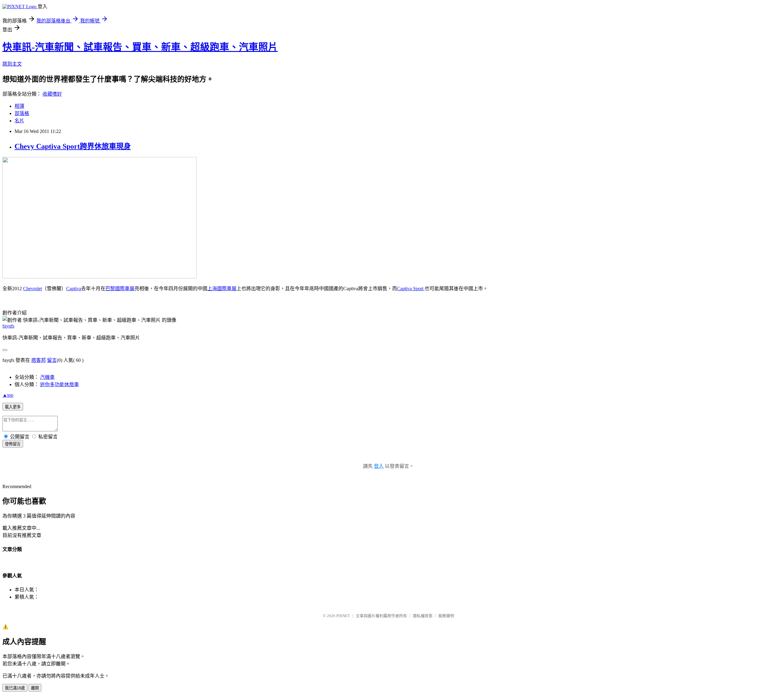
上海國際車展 (221, 288)
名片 (19, 120)
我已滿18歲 (15, 688)
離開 (35, 688)
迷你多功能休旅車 (59, 384)
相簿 (19, 106)
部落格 (22, 113)
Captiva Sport (411, 288)
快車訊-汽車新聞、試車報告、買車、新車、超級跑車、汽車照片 (140, 47)
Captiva (73, 288)
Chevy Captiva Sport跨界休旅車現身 (73, 146)
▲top (7, 395)
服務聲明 (446, 615)
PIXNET (343, 615)
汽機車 (47, 377)
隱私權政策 (423, 615)
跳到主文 (12, 63)
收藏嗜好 (52, 94)
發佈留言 (13, 444)
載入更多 (13, 407)
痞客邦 (38, 360)
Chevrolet (32, 288)
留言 (52, 360)
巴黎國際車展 (119, 288)
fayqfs (8, 325)
